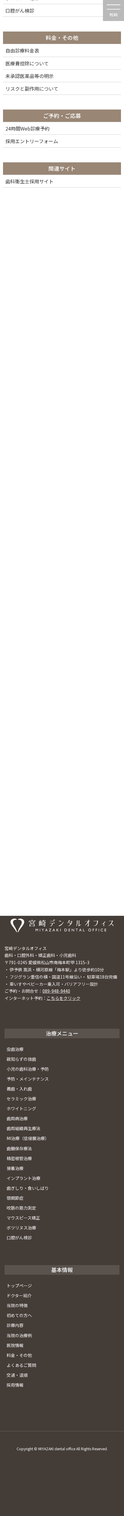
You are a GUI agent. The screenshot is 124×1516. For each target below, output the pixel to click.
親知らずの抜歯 (21, 1059)
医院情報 (15, 1345)
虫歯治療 (15, 1049)
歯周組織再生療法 (23, 1128)
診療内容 (15, 1325)
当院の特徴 (17, 1305)
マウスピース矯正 (23, 1218)
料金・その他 (19, 1355)
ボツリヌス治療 (21, 1228)
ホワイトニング (21, 1108)
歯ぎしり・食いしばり (28, 1188)
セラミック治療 (21, 1099)
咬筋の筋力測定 (21, 1208)
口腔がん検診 (19, 1238)
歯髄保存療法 (19, 1148)
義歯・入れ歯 (19, 1089)
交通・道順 (17, 1375)
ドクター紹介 (19, 1295)
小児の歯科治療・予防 (28, 1069)
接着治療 (15, 1168)
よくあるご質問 (21, 1365)
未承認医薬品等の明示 (29, 76)
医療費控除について (27, 63)
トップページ (19, 1286)
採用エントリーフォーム (31, 141)
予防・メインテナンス (28, 1079)
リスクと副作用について (31, 88)
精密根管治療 (19, 1158)
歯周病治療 (17, 1118)
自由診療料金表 (22, 50)
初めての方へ (19, 1315)
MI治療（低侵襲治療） (28, 1138)
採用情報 (15, 1385)
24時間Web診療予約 (27, 128)
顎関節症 (15, 1198)
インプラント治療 (23, 1178)
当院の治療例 (19, 1335)
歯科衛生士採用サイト (29, 181)
